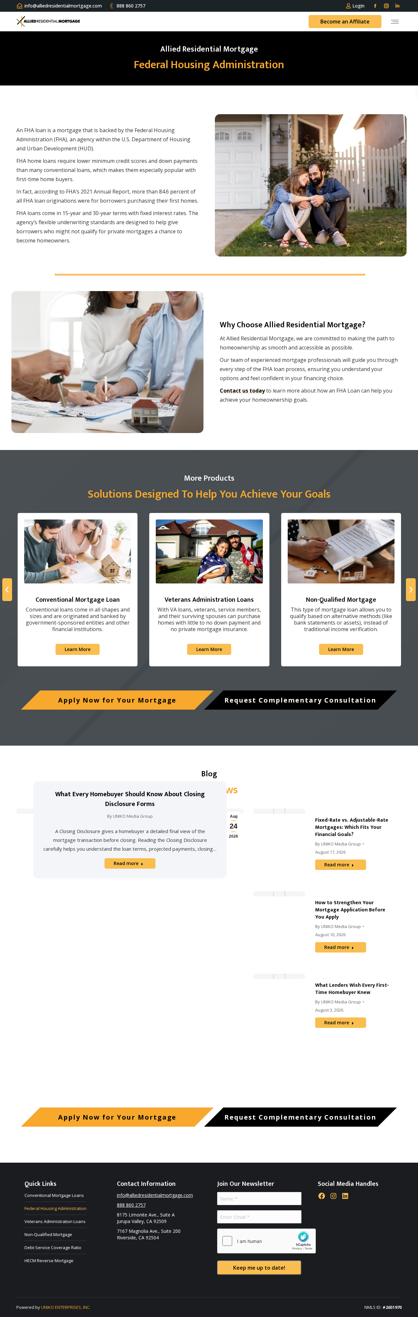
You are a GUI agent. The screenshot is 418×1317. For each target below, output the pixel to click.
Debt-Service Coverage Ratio (52, 1247)
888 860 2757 (131, 6)
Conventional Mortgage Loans (54, 1195)
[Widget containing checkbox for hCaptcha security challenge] (266, 1241)
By (130, 816)
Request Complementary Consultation (300, 700)
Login (358, 6)
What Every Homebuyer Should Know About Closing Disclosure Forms (130, 799)
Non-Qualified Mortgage (48, 1234)
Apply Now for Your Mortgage (117, 700)
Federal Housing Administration (55, 1208)
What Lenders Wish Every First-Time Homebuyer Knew (352, 989)
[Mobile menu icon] (395, 21)
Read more (126, 863)
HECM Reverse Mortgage (48, 1260)
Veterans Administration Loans (55, 1221)
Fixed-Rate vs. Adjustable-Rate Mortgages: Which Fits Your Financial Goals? (351, 827)
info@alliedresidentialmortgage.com (63, 6)
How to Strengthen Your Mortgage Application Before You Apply (350, 910)
